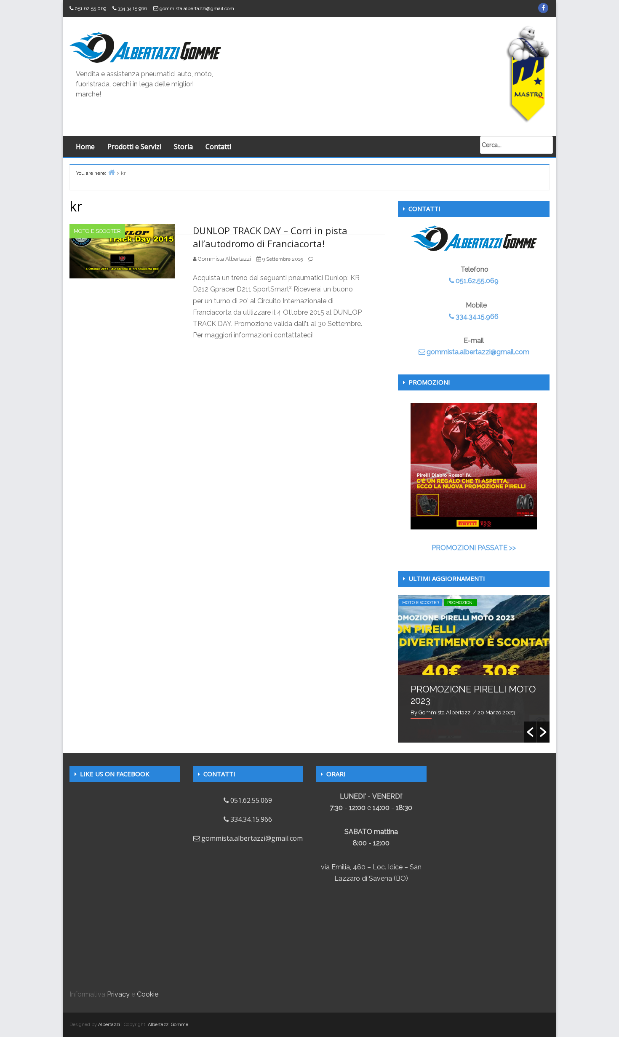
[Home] (111, 172)
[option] (474, 669)
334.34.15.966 (132, 8)
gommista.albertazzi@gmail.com (197, 8)
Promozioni (460, 602)
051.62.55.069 (90, 8)
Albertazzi (109, 1024)
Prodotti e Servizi (134, 146)
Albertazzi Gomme (168, 1024)
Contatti (218, 146)
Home (85, 146)
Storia (183, 146)
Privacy (118, 994)
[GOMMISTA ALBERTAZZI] (145, 47)
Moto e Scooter (97, 231)
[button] (530, 732)
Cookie (147, 994)
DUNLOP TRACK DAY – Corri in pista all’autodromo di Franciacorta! (270, 237)
